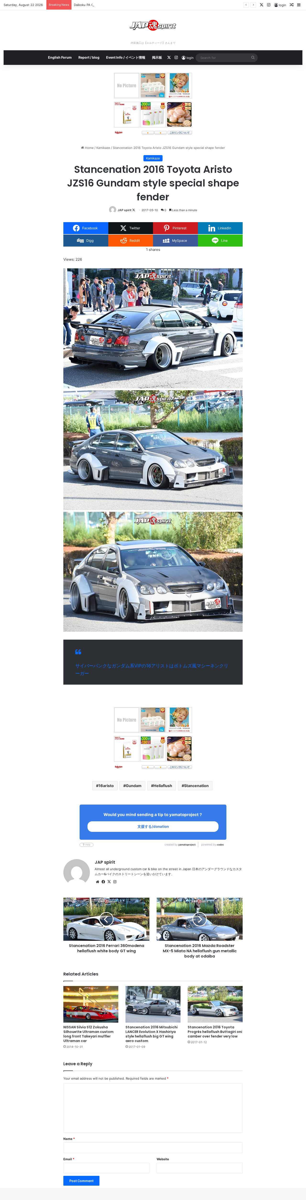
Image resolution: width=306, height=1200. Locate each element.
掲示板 (157, 57)
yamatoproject (187, 844)
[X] (109, 882)
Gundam (134, 785)
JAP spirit (124, 210)
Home (89, 148)
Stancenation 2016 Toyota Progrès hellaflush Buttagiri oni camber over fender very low (215, 1032)
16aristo (106, 785)
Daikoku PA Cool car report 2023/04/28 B (104, 5)
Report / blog (88, 57)
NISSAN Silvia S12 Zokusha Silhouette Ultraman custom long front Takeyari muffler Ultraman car (88, 1034)
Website (163, 1159)
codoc (220, 844)
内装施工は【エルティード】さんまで (153, 43)
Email (68, 1159)
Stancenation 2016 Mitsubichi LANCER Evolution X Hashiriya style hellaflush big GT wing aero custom (152, 1034)
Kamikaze (103, 148)
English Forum (60, 57)
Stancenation (196, 785)
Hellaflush (162, 785)
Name (69, 1139)
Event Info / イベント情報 (125, 57)
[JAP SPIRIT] (153, 25)
